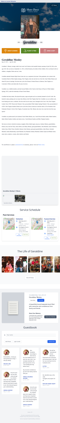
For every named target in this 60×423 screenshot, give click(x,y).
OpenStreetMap (31, 418)
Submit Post (52, 341)
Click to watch (50, 235)
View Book (32, 300)
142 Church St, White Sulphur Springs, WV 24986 (23, 230)
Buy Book (41, 300)
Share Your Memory (50, 317)
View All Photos (30, 277)
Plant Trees (25, 234)
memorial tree (19, 144)
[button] (9, 222)
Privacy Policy (26, 416)
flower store (41, 144)
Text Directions (19, 235)
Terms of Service (34, 416)
